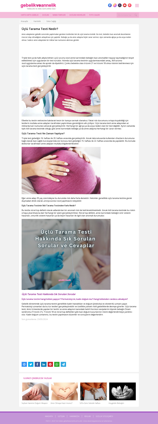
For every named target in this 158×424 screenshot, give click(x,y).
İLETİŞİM (61, 416)
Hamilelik (37, 21)
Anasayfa (24, 21)
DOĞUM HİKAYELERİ (77, 15)
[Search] (136, 15)
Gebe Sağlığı (51, 21)
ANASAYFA (49, 416)
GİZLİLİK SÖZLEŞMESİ (104, 416)
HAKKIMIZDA (74, 416)
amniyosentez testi (52, 201)
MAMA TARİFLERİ (59, 15)
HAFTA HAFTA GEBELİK (30, 15)
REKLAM (87, 416)
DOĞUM (45, 15)
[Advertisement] (66, 48)
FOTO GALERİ (94, 15)
